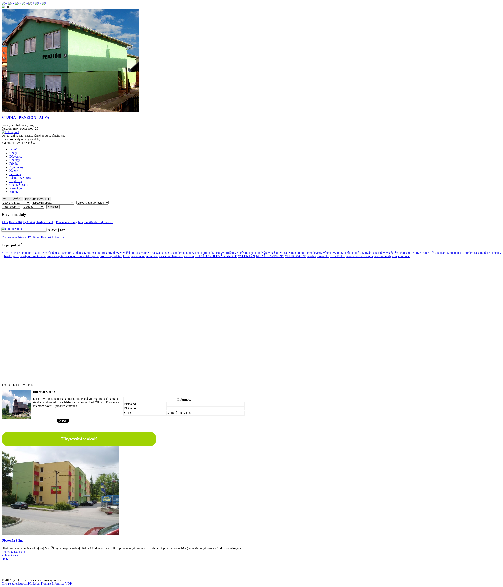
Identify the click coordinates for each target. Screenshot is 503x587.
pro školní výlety (259, 252)
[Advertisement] (251, 324)
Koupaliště (15, 222)
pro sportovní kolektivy (209, 252)
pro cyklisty (20, 256)
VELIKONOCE (295, 256)
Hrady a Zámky (45, 222)
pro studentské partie (86, 256)
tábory (190, 252)
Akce (5, 222)
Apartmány (16, 167)
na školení (277, 252)
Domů (13, 149)
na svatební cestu (174, 252)
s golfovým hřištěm (45, 252)
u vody (415, 252)
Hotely (13, 170)
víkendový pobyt (333, 252)
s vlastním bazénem (171, 256)
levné (126, 256)
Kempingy (16, 188)
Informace (58, 237)
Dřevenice (15, 156)
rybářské (7, 256)
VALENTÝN (246, 256)
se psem (62, 252)
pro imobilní (24, 252)
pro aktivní (108, 252)
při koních (74, 252)
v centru (425, 252)
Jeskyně (83, 222)
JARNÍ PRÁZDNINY (270, 256)
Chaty (13, 153)
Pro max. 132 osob (13, 551)
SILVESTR (9, 252)
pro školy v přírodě (236, 252)
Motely (13, 191)
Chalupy (14, 160)
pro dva (311, 256)
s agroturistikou (91, 252)
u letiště (377, 252)
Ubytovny (15, 181)
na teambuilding (294, 252)
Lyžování (29, 222)
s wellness (145, 252)
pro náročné (137, 256)
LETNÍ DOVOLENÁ (209, 256)
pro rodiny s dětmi (111, 256)
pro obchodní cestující (359, 256)
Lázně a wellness (20, 177)
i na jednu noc (401, 256)
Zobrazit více (10, 555)
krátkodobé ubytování (358, 252)
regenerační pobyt (127, 252)
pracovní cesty (382, 256)
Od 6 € (6, 558)
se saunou (152, 256)
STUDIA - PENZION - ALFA (25, 117)
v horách (467, 252)
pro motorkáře (37, 256)
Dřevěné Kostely (66, 222)
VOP (68, 583)
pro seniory (54, 256)
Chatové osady (18, 184)
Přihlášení (34, 237)
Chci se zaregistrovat (14, 237)
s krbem (189, 256)
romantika (323, 256)
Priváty (13, 163)
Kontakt (46, 237)
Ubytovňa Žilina (12, 540)
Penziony (15, 174)
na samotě (480, 252)
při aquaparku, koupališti (446, 252)
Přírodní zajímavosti (100, 222)
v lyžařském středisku (396, 252)
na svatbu (158, 252)
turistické (67, 256)
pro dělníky (494, 252)
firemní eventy (313, 252)
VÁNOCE (230, 256)
